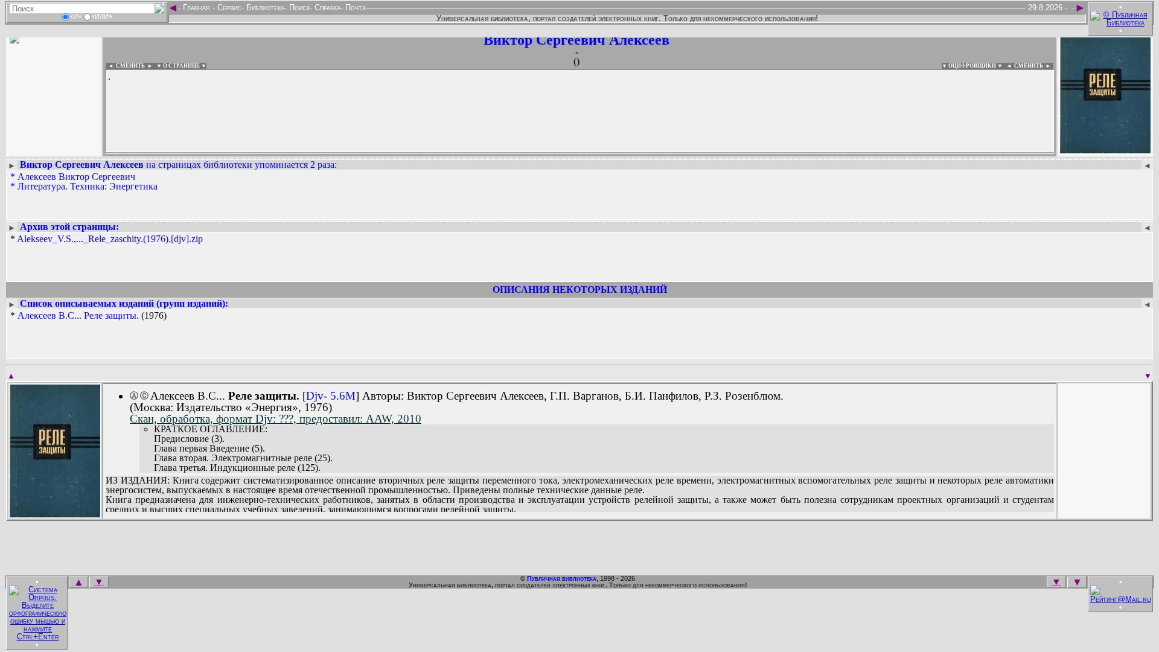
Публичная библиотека (561, 578)
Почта (354, 7)
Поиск (298, 7)
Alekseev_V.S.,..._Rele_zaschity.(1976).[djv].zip (110, 239)
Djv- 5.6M (331, 395)
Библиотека (264, 7)
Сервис (228, 7)
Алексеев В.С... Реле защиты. (78, 315)
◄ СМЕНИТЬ (125, 66)
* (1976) (88, 316)
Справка (326, 7)
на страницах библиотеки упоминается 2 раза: (178, 164)
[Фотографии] (53, 149)
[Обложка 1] (55, 513)
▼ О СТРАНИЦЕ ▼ (181, 66)
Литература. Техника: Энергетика (88, 186)
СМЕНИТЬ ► (1033, 66)
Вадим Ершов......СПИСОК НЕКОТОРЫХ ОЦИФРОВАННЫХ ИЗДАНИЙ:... (398, 153)
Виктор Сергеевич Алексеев (576, 40)
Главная (196, 7)
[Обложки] (1105, 149)
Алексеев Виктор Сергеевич (76, 176)
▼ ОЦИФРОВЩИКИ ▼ (972, 66)
